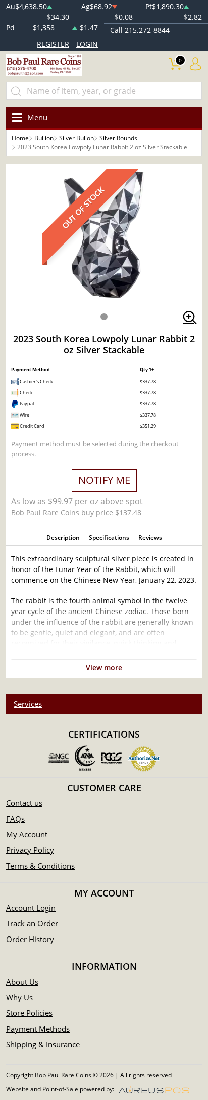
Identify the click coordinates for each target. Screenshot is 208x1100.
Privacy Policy (30, 850)
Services (28, 704)
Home (20, 138)
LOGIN (87, 44)
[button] (104, 316)
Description (63, 537)
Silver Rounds (118, 138)
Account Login (31, 908)
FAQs (15, 818)
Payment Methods (38, 1029)
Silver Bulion (76, 138)
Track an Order (32, 923)
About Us (22, 981)
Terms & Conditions (40, 866)
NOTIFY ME (104, 480)
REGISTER (53, 44)
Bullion (44, 138)
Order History (30, 939)
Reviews (150, 537)
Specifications (109, 537)
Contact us (24, 803)
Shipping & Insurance (43, 1044)
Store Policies (29, 1013)
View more (104, 667)
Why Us (19, 997)
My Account (26, 834)
